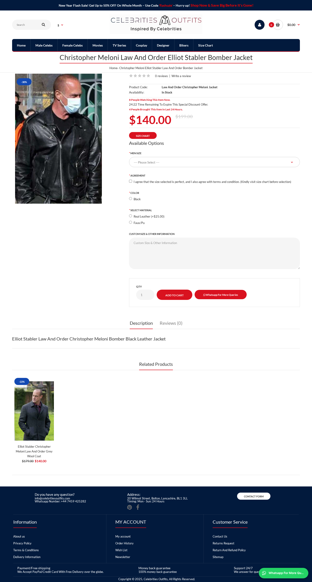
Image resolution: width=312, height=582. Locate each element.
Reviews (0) (171, 323)
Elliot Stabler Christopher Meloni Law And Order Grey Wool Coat (34, 451)
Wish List (121, 550)
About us (19, 536)
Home (113, 68)
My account (123, 536)
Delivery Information (26, 557)
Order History (124, 543)
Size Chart (143, 135)
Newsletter (122, 557)
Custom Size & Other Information (152, 233)
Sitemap (218, 557)
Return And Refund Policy (229, 550)
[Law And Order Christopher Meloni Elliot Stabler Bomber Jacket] (58, 139)
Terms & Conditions (26, 550)
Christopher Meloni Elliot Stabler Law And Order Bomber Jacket (161, 68)
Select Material (141, 210)
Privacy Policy (22, 543)
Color (134, 192)
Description (141, 323)
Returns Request (223, 543)
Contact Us (220, 536)
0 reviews (161, 76)
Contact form (254, 496)
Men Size (135, 153)
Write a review (181, 76)
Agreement (137, 175)
